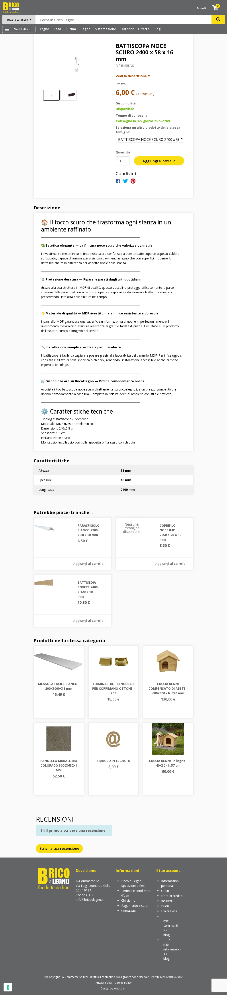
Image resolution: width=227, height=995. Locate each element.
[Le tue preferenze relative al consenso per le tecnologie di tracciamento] (8, 987)
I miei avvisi (169, 911)
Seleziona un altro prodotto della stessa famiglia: (148, 129)
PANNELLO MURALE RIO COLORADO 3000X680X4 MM (58, 765)
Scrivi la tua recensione (59, 848)
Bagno (85, 29)
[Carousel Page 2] (68, 95)
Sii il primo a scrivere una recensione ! (74, 830)
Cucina (71, 29)
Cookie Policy (123, 983)
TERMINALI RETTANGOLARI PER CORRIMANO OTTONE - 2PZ (113, 688)
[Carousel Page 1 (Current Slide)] (51, 95)
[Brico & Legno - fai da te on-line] (53, 878)
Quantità (123, 152)
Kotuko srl (120, 988)
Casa (57, 29)
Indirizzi (166, 901)
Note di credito (172, 896)
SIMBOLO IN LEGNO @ (113, 761)
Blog (157, 29)
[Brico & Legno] (11, 7)
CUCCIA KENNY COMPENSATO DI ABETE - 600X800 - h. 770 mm (168, 688)
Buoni (165, 906)
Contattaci (128, 911)
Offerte (143, 29)
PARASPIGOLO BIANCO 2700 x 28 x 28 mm (89, 530)
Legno (44, 29)
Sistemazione (105, 29)
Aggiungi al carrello (159, 161)
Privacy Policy (104, 983)
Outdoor (127, 29)
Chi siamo (128, 900)
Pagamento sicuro (134, 905)
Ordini (165, 891)
